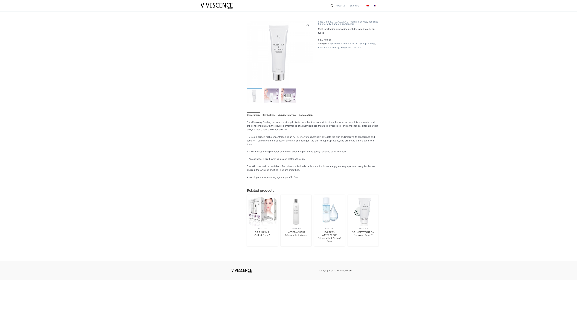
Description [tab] (253, 115)
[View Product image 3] (288, 95)
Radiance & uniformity (328, 47)
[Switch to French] (375, 5)
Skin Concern (347, 23)
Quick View (262, 222)
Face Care (323, 21)
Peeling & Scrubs (358, 21)
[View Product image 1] (254, 95)
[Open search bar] (332, 5)
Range (335, 23)
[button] (360, 5)
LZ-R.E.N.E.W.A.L (339, 21)
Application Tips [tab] (287, 115)
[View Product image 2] (271, 95)
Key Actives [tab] (269, 115)
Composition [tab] (306, 115)
